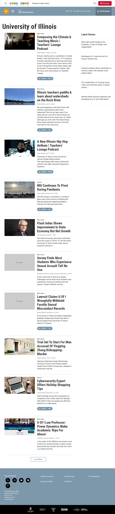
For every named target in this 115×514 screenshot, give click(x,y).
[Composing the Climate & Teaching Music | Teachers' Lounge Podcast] (19, 41)
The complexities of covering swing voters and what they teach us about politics (95, 84)
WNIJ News (40, 34)
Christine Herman (42, 438)
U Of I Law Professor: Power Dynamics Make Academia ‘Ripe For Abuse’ (52, 428)
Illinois (39, 182)
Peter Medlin (41, 53)
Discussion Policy (47, 481)
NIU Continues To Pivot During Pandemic (52, 187)
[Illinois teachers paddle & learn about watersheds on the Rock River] (19, 96)
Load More (38, 459)
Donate (105, 3)
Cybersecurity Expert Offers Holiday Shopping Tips (53, 385)
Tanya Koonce (41, 358)
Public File (68, 481)
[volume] (13, 11)
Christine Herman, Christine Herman (48, 274)
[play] (6, 11)
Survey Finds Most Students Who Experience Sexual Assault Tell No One (54, 264)
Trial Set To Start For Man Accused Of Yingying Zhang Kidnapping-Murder (54, 348)
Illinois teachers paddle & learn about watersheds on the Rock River (54, 96)
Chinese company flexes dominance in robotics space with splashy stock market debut (96, 70)
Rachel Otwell (41, 312)
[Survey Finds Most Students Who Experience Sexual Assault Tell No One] (19, 262)
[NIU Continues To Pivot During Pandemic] (19, 189)
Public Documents (47, 476)
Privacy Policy (69, 476)
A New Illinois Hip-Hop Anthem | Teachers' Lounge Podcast (52, 145)
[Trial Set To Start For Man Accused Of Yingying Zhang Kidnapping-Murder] (19, 346)
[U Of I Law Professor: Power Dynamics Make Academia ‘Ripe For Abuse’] (19, 426)
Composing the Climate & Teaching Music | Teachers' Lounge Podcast (54, 43)
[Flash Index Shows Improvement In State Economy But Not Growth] (19, 227)
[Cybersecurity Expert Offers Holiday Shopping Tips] (19, 385)
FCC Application (94, 476)
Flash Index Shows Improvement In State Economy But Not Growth (54, 227)
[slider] (16, 11)
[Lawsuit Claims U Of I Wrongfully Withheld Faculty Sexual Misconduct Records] (19, 301)
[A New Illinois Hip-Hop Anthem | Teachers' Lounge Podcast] (19, 148)
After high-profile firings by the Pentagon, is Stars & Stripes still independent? (94, 44)
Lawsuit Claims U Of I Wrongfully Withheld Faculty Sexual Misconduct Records (51, 302)
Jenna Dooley (41, 393)
